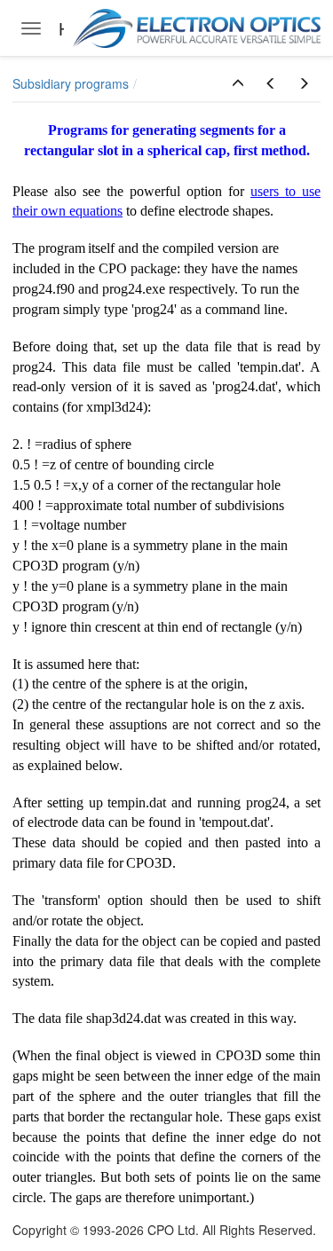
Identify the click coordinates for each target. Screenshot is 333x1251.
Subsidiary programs (70, 83)
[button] (238, 83)
